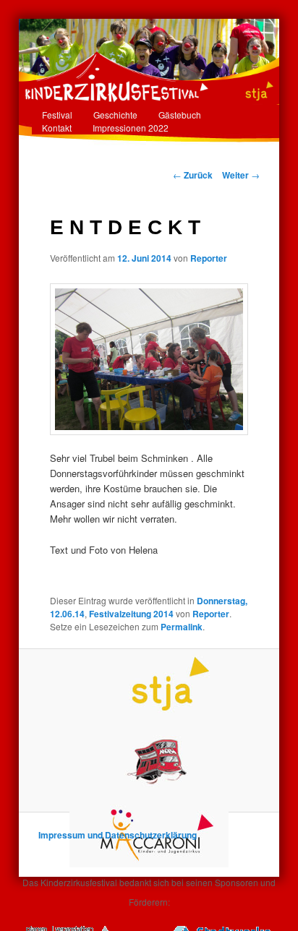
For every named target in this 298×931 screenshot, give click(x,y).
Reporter (208, 258)
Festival (57, 114)
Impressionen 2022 (131, 127)
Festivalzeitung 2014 (131, 613)
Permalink (182, 626)
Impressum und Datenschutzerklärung (117, 834)
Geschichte (115, 114)
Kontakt (57, 127)
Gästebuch (179, 114)
